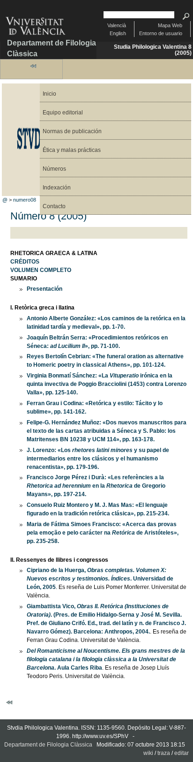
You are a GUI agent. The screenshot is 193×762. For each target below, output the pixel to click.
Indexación (57, 187)
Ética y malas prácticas (72, 150)
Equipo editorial (63, 112)
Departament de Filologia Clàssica (51, 48)
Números (54, 169)
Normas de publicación (72, 131)
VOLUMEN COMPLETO (40, 270)
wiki (148, 753)
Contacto (54, 206)
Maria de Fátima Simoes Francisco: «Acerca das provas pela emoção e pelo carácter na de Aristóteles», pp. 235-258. (102, 532)
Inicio (49, 94)
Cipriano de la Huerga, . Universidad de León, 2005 (100, 578)
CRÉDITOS (24, 261)
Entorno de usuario (160, 33)
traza (163, 753)
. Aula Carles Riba (106, 659)
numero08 (24, 200)
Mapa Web (170, 25)
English (118, 33)
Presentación (44, 289)
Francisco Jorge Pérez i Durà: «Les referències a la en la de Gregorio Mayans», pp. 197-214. (96, 486)
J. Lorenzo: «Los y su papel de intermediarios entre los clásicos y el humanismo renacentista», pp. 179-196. (98, 458)
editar (181, 753)
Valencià (116, 25)
